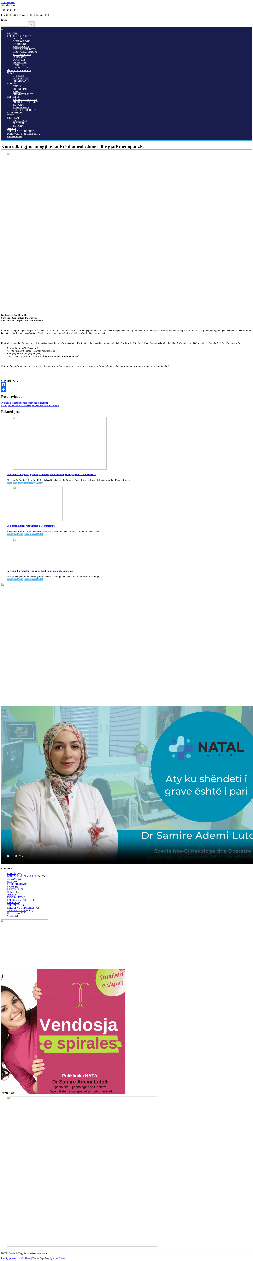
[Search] (31, 24)
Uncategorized (13, 913)
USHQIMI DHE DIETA (24, 49)
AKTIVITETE (20, 120)
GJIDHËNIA (19, 75)
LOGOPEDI (19, 59)
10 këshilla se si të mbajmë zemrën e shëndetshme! (24, 403)
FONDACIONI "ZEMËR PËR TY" (24, 134)
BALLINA (12, 33)
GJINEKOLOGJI (21, 41)
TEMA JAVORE (21, 107)
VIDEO (10, 115)
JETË (9, 881)
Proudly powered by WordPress (16, 1258)
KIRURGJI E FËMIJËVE (25, 52)
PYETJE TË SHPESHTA (19, 36)
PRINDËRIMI (20, 89)
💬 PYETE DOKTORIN (19, 70)
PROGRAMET (14, 118)
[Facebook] (126, 384)
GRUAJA (11, 879)
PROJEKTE (19, 123)
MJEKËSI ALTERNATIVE (26, 102)
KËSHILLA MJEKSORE (25, 99)
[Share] (126, 389)
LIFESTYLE (13, 889)
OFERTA (11, 128)
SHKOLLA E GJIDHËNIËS (20, 131)
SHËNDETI (13, 97)
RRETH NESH (14, 136)
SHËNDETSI (13, 905)
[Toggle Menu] (2, 29)
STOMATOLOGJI (22, 54)
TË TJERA (18, 104)
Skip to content (8, 2)
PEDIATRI (18, 38)
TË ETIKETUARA (33, 483)
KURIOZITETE (15, 112)
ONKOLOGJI (20, 44)
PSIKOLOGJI (19, 57)
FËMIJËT (11, 83)
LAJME (11, 886)
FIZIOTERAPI (20, 62)
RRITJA (17, 91)
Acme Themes (59, 1258)
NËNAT (11, 73)
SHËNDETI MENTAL (24, 94)
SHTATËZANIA (21, 81)
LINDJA (17, 86)
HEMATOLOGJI (21, 46)
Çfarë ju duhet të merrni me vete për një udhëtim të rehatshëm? (30, 405)
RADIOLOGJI (20, 65)
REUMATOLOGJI (22, 67)
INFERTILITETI (21, 78)
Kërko (4, 20)
